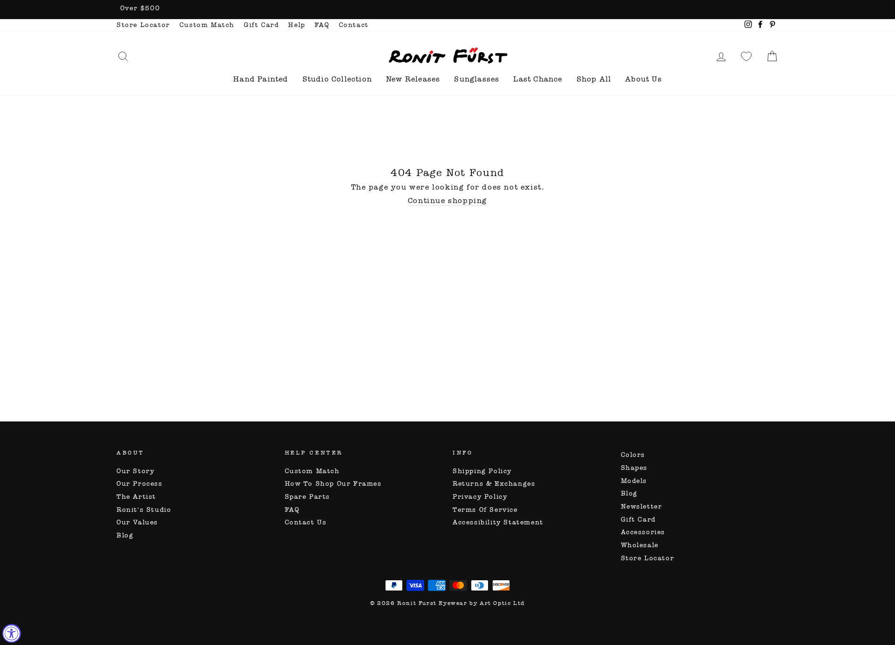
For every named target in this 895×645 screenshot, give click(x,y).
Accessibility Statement (498, 522)
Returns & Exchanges (494, 484)
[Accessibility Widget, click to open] (11, 633)
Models (634, 481)
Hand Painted (260, 79)
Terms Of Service (485, 510)
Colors (633, 455)
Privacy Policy (480, 497)
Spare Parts (307, 497)
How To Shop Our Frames (333, 484)
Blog (125, 535)
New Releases (413, 79)
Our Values (137, 522)
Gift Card (261, 25)
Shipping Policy (482, 471)
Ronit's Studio (144, 510)
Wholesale (640, 545)
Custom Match (206, 25)
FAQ (322, 25)
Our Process (140, 484)
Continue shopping (447, 200)
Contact (354, 25)
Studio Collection (337, 79)
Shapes (634, 468)
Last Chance (537, 79)
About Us (643, 79)
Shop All (594, 79)
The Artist (136, 497)
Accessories (643, 532)
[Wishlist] (746, 56)
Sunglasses (476, 79)
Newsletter (641, 506)
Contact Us (306, 522)
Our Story (135, 471)
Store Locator (143, 25)
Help (296, 25)
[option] (447, 9)
